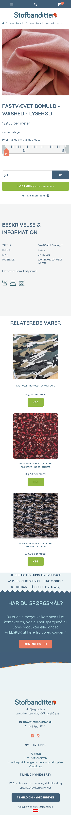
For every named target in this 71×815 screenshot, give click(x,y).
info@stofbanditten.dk (37, 722)
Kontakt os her (35, 644)
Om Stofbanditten (35, 758)
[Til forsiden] (3, 23)
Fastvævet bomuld (15, 23)
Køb (35, 402)
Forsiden (35, 753)
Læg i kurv (36, 186)
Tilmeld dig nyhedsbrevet (35, 797)
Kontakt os (35, 766)
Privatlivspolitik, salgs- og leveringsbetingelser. (35, 762)
